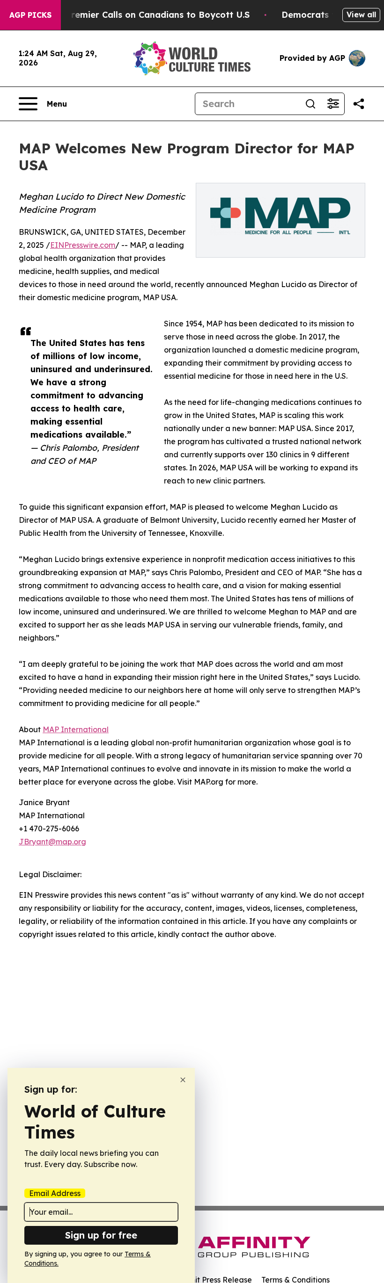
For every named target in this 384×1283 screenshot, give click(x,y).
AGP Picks (30, 15)
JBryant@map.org (52, 841)
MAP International (76, 729)
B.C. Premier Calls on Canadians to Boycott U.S (148, 14)
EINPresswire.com (82, 245)
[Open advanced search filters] (333, 104)
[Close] (182, 1079)
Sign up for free (101, 1235)
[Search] (310, 104)
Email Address (55, 1193)
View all (361, 14)
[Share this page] (358, 103)
